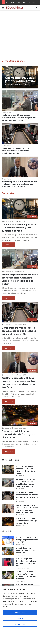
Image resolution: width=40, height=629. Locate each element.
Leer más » (8, 245)
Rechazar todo (20, 624)
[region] (20, 607)
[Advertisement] (20, 38)
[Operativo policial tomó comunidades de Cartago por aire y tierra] (8, 521)
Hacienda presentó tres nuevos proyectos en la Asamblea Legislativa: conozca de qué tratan (19, 117)
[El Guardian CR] (14, 7)
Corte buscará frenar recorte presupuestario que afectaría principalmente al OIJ (15, 151)
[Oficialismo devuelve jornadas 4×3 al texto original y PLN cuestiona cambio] (20, 77)
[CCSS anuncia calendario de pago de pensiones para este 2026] (8, 540)
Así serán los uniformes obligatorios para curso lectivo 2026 (25, 550)
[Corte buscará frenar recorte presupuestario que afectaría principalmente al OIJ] (20, 133)
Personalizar (20, 618)
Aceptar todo (20, 612)
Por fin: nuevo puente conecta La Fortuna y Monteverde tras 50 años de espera (26, 575)
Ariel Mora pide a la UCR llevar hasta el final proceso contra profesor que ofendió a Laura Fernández (19, 184)
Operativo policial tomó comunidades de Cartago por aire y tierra (19, 434)
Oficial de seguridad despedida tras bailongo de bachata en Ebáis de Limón (26, 562)
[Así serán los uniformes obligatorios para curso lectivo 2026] (8, 551)
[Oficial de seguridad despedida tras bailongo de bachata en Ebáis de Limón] (8, 562)
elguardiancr (10, 84)
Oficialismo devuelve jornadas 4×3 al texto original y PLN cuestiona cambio (19, 227)
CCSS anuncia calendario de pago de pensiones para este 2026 (27, 539)
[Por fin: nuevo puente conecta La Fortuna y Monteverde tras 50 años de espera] (8, 575)
